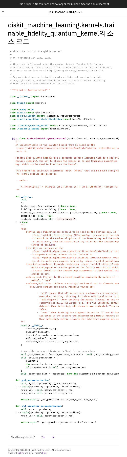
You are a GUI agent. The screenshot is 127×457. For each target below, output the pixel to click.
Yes (43, 437)
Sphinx (21, 453)
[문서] (15, 138)
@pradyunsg (34, 453)
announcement (100, 4)
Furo (44, 453)
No (53, 437)
